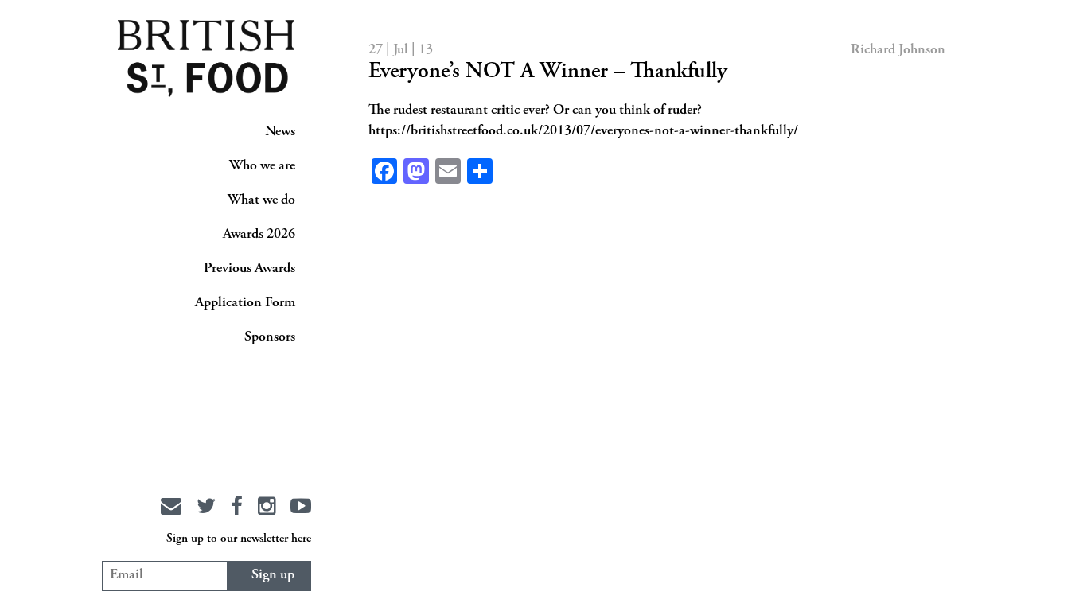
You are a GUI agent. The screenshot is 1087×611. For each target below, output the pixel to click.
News (280, 132)
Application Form (245, 303)
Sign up (272, 575)
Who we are (262, 166)
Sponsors (269, 337)
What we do (261, 200)
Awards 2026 (259, 235)
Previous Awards (249, 269)
